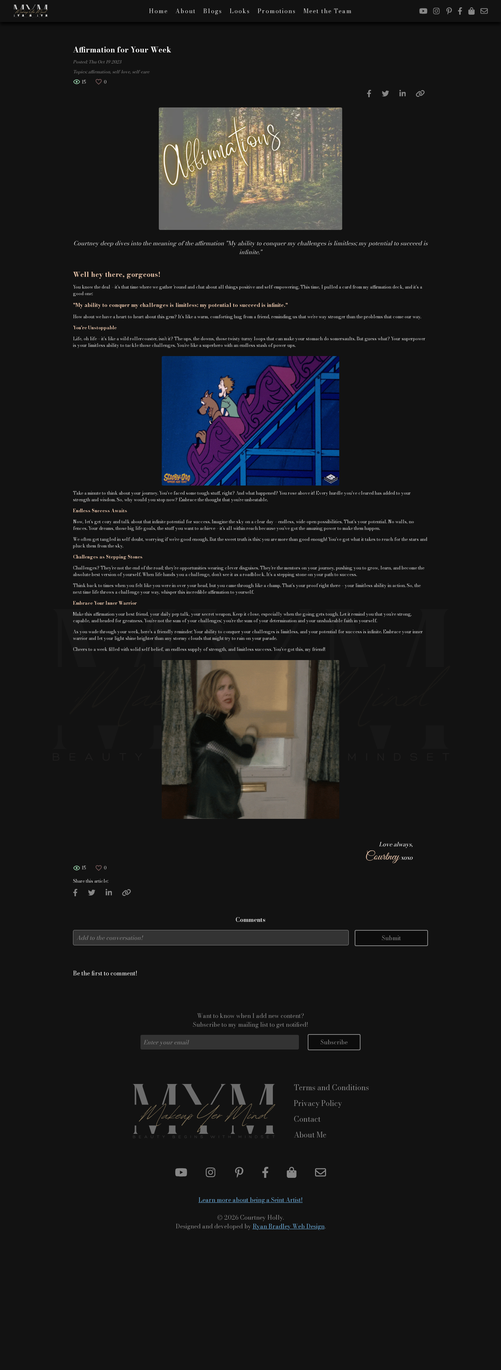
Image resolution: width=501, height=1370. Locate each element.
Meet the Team (327, 11)
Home (158, 11)
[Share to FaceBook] (369, 94)
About (185, 11)
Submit (391, 938)
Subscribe (334, 1042)
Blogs (212, 11)
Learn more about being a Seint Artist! (250, 1199)
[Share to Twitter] (385, 94)
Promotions (276, 11)
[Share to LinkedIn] (402, 94)
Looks (240, 11)
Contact (307, 1119)
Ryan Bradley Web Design (289, 1226)
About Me (310, 1134)
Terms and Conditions (331, 1087)
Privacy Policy (318, 1103)
